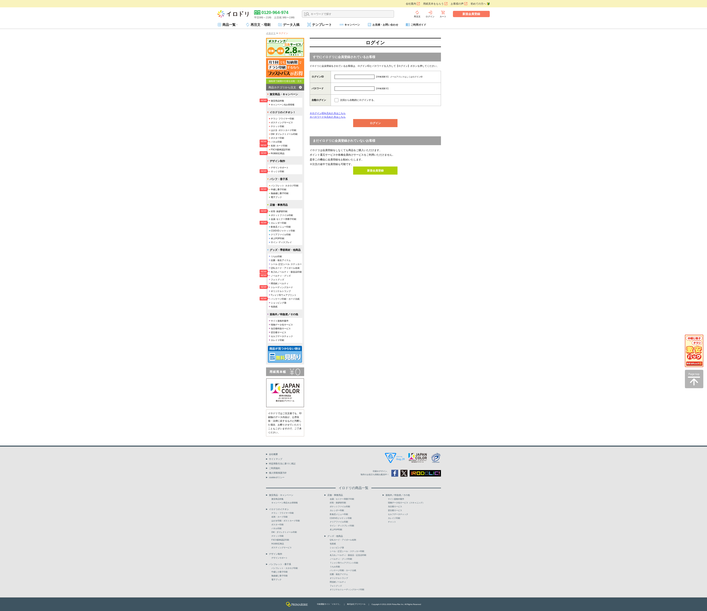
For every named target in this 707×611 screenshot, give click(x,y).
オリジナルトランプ (281, 291)
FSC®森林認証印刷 (280, 149)
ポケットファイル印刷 (282, 215)
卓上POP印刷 (277, 238)
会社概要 (273, 454)
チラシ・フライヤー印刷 (282, 513)
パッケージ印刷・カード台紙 (285, 299)
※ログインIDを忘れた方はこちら (328, 113)
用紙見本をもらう (433, 3)
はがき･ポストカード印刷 (283, 130)
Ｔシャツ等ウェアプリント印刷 (344, 563)
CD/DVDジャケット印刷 (283, 230)
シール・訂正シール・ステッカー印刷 (347, 551)
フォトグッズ (277, 279)
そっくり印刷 (277, 171)
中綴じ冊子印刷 (278, 189)
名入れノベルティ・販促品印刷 (286, 272)
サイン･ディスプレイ (281, 242)
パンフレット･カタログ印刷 (284, 185)
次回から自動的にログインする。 (358, 100)
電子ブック (276, 197)
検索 (306, 14)
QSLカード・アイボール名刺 (285, 268)
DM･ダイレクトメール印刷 (284, 134)
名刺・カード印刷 (279, 517)
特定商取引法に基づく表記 (282, 463)
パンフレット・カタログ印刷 (284, 568)
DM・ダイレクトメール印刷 (284, 532)
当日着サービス (395, 506)
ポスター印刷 (277, 138)
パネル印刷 (276, 142)
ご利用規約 (274, 468)
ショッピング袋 (278, 303)
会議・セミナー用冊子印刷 (342, 499)
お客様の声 (457, 3)
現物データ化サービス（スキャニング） (406, 503)
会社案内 (411, 3)
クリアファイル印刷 (281, 234)
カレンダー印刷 (278, 223)
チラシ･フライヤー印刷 (282, 118)
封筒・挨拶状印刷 (338, 503)
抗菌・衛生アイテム (281, 260)
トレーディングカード (282, 287)
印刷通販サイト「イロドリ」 (329, 604)
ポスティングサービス (282, 122)
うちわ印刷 (276, 256)
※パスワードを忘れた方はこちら (328, 117)
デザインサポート (280, 167)
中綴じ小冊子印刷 (279, 572)
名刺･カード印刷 (279, 145)
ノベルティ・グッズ (281, 275)
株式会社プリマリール (356, 604)
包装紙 (274, 306)
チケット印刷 (277, 126)
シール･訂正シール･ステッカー (286, 264)
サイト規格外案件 (280, 321)
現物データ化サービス (282, 324)
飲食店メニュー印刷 (281, 227)
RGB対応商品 (277, 153)
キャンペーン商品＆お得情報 (284, 503)
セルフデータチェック (282, 336)
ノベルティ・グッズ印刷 (341, 559)
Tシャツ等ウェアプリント (283, 295)
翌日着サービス (278, 332)
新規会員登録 (471, 13)
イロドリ (271, 33)
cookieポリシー (276, 477)
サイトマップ (275, 459)
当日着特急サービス (281, 328)
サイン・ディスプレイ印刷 (342, 526)
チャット (392, 522)
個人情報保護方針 (278, 473)
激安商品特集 (277, 101)
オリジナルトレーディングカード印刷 (347, 589)
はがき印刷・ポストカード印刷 (285, 521)
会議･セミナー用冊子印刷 (283, 219)
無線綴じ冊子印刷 (280, 193)
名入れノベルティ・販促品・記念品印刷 (348, 555)
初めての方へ (478, 3)
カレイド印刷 (277, 340)
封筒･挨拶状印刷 (279, 211)
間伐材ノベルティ (280, 283)
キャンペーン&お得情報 (282, 104)
